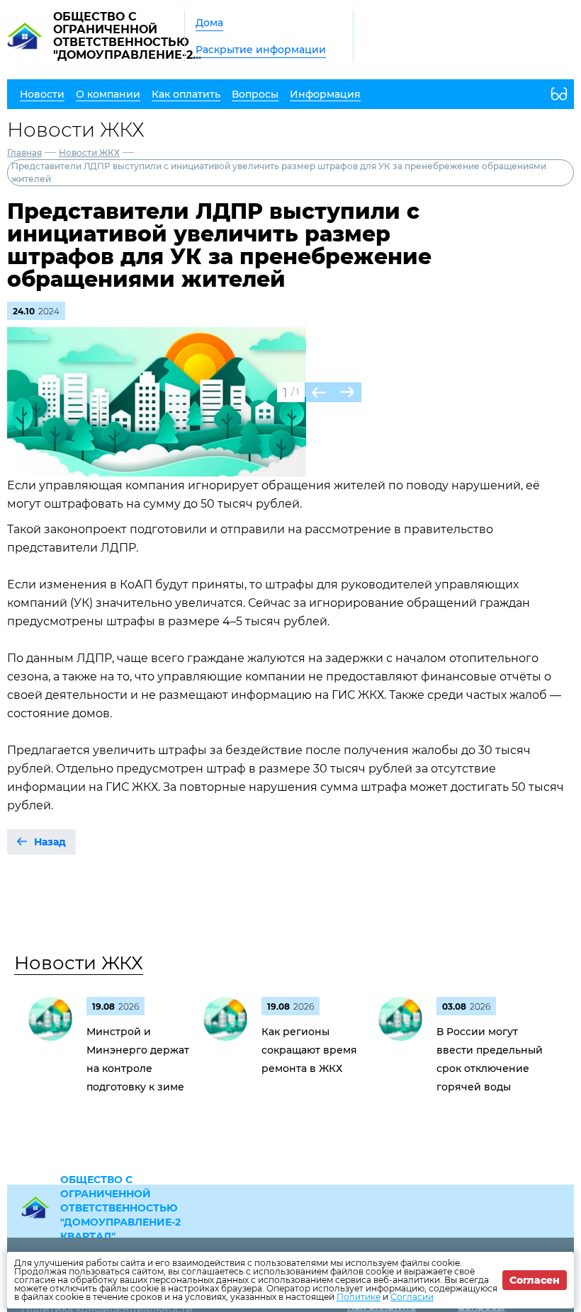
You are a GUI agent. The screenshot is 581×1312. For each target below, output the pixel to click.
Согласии (412, 1296)
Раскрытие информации (261, 49)
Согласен (534, 1280)
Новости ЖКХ (89, 152)
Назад (50, 841)
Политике (358, 1296)
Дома (209, 22)
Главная (24, 152)
